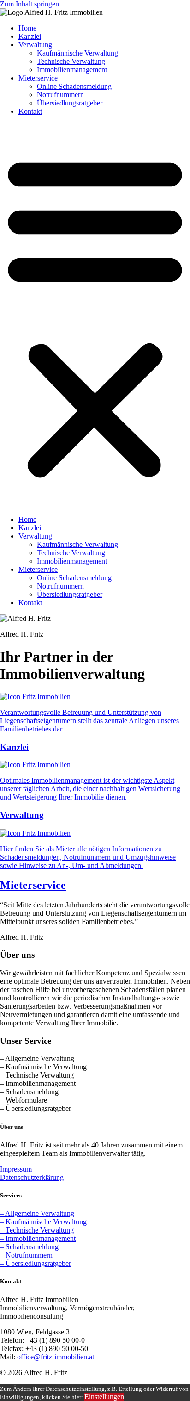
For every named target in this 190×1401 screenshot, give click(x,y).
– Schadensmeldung (29, 1247)
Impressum (16, 1169)
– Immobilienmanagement (38, 1238)
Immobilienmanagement (72, 70)
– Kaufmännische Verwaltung (43, 1222)
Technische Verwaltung (71, 61)
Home (27, 28)
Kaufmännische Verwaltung (77, 53)
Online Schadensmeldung (74, 86)
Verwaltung (35, 45)
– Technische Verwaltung (37, 1230)
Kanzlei (29, 36)
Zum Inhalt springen (29, 4)
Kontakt (30, 111)
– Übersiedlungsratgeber (35, 1263)
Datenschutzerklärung (32, 1177)
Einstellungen (104, 1397)
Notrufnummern (60, 95)
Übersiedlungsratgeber (69, 103)
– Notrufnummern (26, 1255)
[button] (95, 315)
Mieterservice (38, 78)
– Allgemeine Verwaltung (37, 1213)
